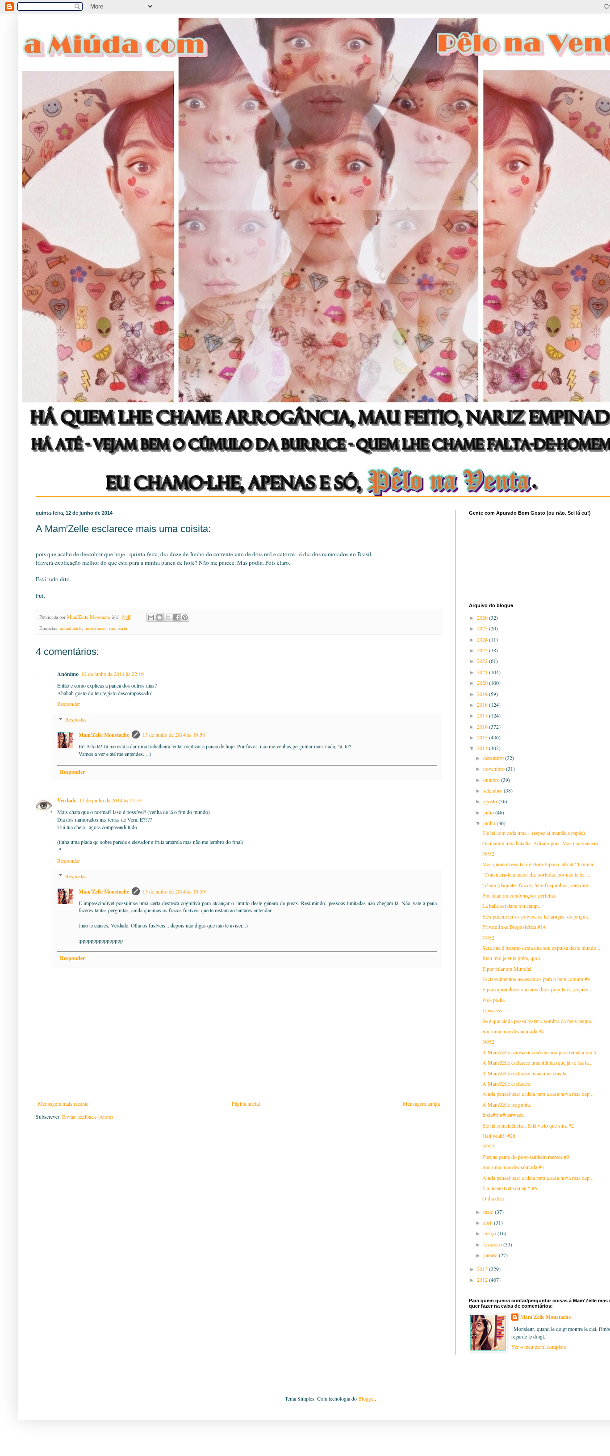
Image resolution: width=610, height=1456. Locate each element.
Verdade (66, 800)
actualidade (71, 628)
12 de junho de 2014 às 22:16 (112, 673)
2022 (483, 660)
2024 (483, 639)
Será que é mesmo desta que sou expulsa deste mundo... (541, 947)
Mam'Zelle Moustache (104, 734)
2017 (483, 715)
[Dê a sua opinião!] (159, 617)
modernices (95, 628)
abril (488, 1222)
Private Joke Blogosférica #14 (514, 926)
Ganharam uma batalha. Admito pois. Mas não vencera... (542, 843)
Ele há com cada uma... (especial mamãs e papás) (533, 832)
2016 (483, 726)
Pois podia (493, 999)
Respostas (76, 719)
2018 (483, 704)
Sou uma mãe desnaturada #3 (513, 1167)
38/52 (488, 853)
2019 (483, 693)
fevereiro (493, 1244)
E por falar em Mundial (506, 968)
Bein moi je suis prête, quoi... (513, 957)
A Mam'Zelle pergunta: (506, 1104)
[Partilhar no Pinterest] (184, 617)
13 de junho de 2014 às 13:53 (110, 800)
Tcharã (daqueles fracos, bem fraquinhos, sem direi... (537, 885)
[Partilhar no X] (167, 617)
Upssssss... (494, 1010)
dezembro (494, 757)
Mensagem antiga (421, 1103)
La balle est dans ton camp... (512, 905)
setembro (493, 790)
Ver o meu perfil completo (538, 1346)
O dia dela (493, 1198)
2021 (483, 672)
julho (489, 812)
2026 (483, 617)
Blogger (366, 1398)
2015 (483, 737)
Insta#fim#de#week (503, 1114)
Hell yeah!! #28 (498, 1135)
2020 (483, 682)
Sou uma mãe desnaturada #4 (513, 1031)
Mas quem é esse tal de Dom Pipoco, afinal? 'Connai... (539, 864)
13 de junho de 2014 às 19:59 (173, 891)
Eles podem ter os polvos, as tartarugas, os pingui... (536, 916)
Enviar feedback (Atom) (87, 1116)
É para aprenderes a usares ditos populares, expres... (537, 989)
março (490, 1233)
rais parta (118, 628)
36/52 (488, 1041)
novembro (494, 768)
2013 (483, 1268)
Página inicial (246, 1103)
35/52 (488, 1146)
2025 (483, 628)
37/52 (488, 937)
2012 (483, 1279)
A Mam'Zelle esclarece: (506, 1083)
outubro (492, 779)
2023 (483, 650)
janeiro (491, 1255)
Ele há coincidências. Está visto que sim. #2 (528, 1125)
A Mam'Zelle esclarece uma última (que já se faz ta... (537, 1062)
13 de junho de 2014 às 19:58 (173, 734)
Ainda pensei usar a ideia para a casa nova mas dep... (537, 1093)
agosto (490, 801)
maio (489, 1211)
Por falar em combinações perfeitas (519, 895)
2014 (483, 747)
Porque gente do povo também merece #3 (525, 1156)
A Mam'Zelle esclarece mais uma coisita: (525, 1073)
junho (490, 823)
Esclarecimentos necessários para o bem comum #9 (536, 978)
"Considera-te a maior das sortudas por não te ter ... (536, 874)
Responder (68, 703)
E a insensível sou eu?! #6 (509, 1188)
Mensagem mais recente (63, 1103)
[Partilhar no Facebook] (176, 617)
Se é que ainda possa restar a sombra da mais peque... (538, 1020)
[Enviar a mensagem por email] (150, 617)
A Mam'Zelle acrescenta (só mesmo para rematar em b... (541, 1052)
